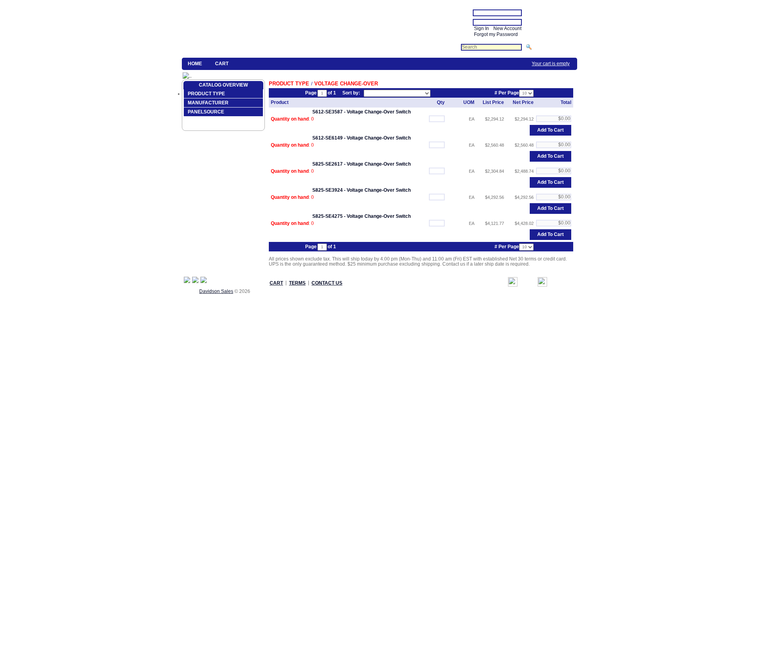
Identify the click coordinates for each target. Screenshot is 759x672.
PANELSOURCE (206, 112)
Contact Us (327, 283)
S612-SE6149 (327, 138)
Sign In (481, 28)
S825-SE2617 (327, 164)
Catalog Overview (223, 85)
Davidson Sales (216, 291)
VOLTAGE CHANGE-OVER (346, 84)
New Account (507, 28)
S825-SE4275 (327, 216)
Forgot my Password (496, 34)
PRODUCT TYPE (206, 93)
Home (195, 63)
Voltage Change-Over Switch (379, 112)
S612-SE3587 (327, 112)
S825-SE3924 (327, 190)
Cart (221, 63)
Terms (297, 283)
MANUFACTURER (208, 103)
